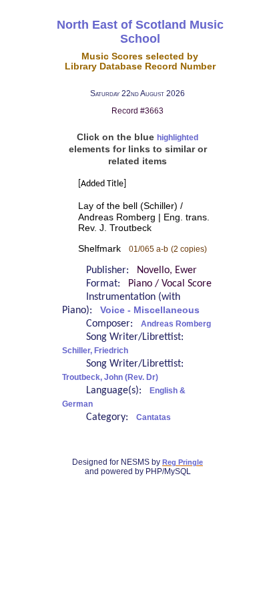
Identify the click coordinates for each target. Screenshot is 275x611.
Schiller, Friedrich (95, 350)
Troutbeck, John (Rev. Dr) (110, 377)
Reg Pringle (182, 462)
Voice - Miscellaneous (150, 310)
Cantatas (153, 417)
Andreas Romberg (176, 324)
